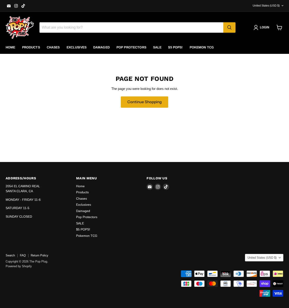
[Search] (229, 27)
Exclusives (76, 47)
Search (10, 255)
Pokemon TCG (202, 47)
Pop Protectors (131, 47)
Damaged (101, 47)
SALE (157, 47)
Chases (53, 47)
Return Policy (39, 255)
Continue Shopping (144, 102)
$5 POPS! (175, 47)
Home (10, 47)
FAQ (23, 255)
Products (31, 47)
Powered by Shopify (19, 266)
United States (266, 5)
